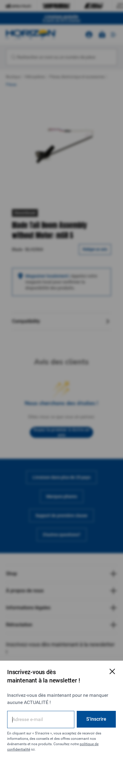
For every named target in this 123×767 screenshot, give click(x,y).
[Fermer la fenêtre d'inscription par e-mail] (112, 671)
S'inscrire (96, 719)
